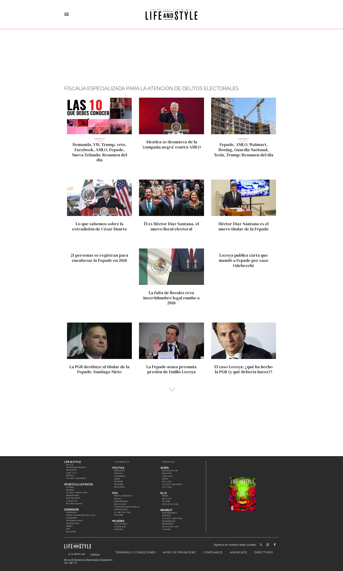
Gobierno (119, 471)
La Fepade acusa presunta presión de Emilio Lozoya (171, 369)
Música (70, 476)
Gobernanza (121, 501)
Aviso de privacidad (179, 552)
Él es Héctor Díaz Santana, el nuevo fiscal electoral (171, 226)
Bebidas (166, 516)
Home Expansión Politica (80, 515)
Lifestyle (71, 501)
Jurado (166, 529)
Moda (165, 479)
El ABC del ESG (122, 512)
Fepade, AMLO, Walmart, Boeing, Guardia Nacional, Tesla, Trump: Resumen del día (243, 150)
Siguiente (171, 390)
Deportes (71, 470)
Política (118, 467)
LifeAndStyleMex (278, 545)
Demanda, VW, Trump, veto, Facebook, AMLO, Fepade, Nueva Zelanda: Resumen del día (99, 152)
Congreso (119, 476)
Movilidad (120, 504)
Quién (164, 467)
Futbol (70, 487)
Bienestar (167, 524)
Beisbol (70, 490)
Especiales (168, 462)
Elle (163, 493)
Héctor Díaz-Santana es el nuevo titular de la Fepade (243, 226)
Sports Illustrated (78, 484)
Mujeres (71, 532)
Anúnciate (238, 552)
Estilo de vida (170, 504)
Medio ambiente (123, 496)
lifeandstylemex (271, 545)
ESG (68, 529)
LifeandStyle (122, 462)
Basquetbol (73, 495)
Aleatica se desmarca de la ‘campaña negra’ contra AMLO (171, 144)
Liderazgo (120, 527)
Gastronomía (169, 513)
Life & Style (72, 462)
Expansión (71, 509)
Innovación (121, 509)
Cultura (167, 487)
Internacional (74, 521)
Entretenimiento (76, 467)
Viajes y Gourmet (76, 478)
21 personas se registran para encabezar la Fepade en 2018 (99, 257)
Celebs (166, 501)
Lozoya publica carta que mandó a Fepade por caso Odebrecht (243, 260)
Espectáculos (170, 471)
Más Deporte (73, 498)
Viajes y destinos (172, 518)
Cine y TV (71, 473)
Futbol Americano (76, 493)
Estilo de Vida (170, 527)
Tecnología (72, 523)
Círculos (167, 476)
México (118, 473)
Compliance (213, 552)
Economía (71, 518)
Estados (118, 481)
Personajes (168, 521)
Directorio (263, 552)
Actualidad (120, 524)
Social (117, 499)
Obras (69, 526)
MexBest (166, 510)
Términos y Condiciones (135, 552)
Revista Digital (74, 504)
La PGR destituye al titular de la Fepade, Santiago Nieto (99, 369)
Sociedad (119, 487)
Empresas (99, 139)
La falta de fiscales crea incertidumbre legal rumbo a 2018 (171, 298)
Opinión (118, 484)
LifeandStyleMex (261, 545)
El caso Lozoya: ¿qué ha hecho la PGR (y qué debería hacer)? (243, 369)
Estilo (69, 465)
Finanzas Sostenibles (126, 507)
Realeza (167, 473)
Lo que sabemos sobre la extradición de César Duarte (99, 226)
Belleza (167, 481)
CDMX (117, 479)
